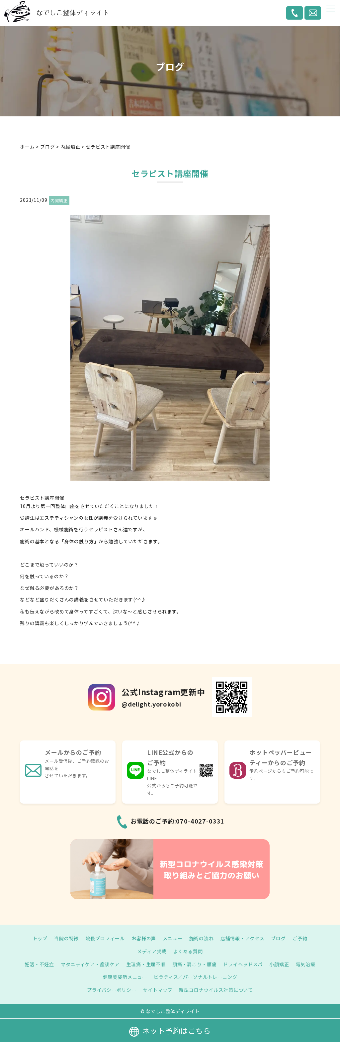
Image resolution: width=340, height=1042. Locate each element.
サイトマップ (157, 989)
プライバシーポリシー (111, 989)
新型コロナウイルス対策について (216, 989)
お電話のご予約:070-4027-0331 (177, 821)
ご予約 (300, 938)
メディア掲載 (151, 951)
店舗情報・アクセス (242, 938)
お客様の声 (143, 938)
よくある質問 (188, 951)
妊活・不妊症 (39, 964)
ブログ (278, 938)
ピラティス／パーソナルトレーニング (195, 977)
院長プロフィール (105, 938)
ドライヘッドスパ (243, 964)
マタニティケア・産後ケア (90, 964)
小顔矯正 (279, 964)
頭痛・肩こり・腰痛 (194, 964)
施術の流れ (201, 938)
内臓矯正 (58, 200)
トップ (40, 938)
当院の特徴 (66, 938)
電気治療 (305, 964)
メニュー (172, 938)
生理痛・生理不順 (146, 964)
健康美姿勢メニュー (125, 977)
